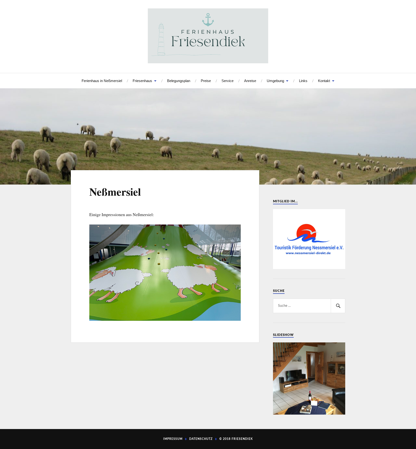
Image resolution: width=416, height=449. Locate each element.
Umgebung (275, 81)
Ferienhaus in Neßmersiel (102, 81)
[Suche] (338, 306)
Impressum (172, 438)
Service (227, 81)
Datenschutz (201, 438)
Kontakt (324, 81)
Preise (206, 81)
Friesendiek (242, 438)
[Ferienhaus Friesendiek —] (208, 35)
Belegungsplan (178, 81)
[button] (93, 272)
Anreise (250, 81)
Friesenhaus (142, 81)
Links (303, 81)
